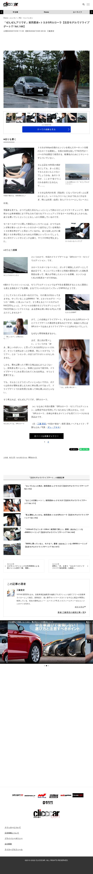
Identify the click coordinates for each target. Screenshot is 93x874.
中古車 (15, 12)
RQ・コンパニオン (26, 18)
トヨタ (6, 457)
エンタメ (13, 18)
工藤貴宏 (50, 31)
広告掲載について (12, 833)
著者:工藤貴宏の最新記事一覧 (71, 612)
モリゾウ (12, 457)
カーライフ (77, 12)
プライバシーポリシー (14, 838)
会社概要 (8, 844)
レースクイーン (21, 457)
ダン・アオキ (53, 427)
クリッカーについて (13, 827)
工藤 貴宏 (41, 423)
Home (46, 12)
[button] (91, 12)
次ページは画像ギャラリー (46, 436)
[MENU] (88, 4)
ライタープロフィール (14, 849)
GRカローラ (32, 457)
